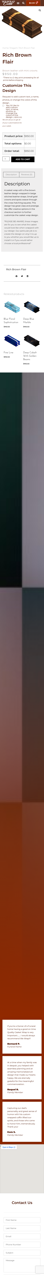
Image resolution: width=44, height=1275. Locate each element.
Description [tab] (11, 174)
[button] (18, 3)
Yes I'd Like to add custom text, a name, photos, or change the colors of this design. (14, 111)
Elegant (13, 48)
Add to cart (23, 159)
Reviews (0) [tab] (26, 174)
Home (5, 48)
